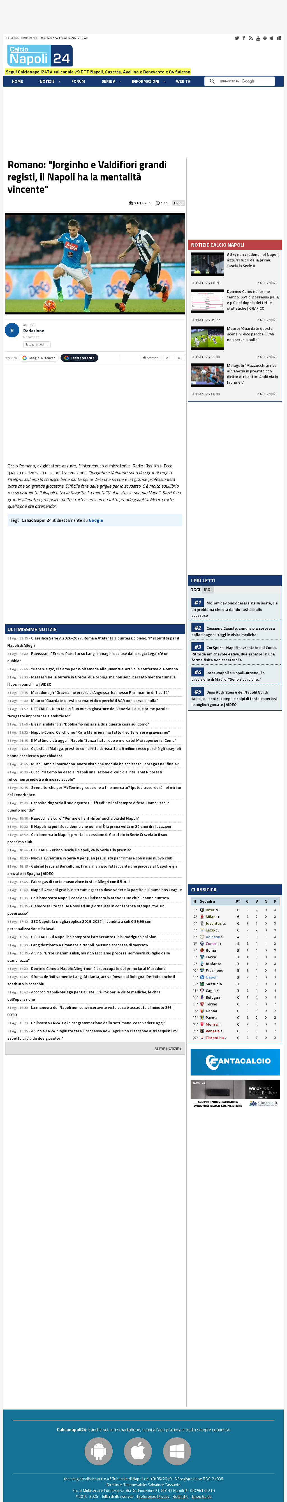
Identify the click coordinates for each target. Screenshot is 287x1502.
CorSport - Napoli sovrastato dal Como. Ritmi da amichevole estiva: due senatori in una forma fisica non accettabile (234, 654)
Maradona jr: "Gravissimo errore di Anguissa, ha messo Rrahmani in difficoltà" (100, 692)
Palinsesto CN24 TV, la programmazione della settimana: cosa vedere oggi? (98, 1023)
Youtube (258, 38)
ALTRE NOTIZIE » (168, 1049)
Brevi (178, 203)
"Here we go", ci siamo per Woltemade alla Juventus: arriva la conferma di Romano (104, 669)
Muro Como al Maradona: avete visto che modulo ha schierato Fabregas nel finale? (105, 764)
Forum (78, 81)
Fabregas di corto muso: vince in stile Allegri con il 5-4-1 (80, 881)
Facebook (244, 38)
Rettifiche (181, 1496)
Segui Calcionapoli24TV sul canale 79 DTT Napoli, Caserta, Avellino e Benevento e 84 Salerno (98, 71)
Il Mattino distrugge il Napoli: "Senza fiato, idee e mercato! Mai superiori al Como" (103, 740)
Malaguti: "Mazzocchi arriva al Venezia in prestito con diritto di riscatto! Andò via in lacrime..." (252, 374)
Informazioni (145, 81)
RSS (251, 38)
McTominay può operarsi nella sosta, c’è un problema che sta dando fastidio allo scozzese (234, 609)
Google (42, 357)
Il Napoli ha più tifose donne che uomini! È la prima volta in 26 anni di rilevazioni (101, 826)
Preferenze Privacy (153, 1496)
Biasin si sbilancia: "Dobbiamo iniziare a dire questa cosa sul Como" (90, 724)
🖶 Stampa (150, 357)
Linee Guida (202, 1496)
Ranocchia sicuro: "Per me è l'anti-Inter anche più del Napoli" (85, 818)
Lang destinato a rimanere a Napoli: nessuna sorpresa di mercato (89, 945)
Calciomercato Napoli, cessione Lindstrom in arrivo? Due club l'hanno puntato (100, 898)
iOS (272, 38)
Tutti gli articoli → (37, 344)
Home (17, 81)
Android (265, 38)
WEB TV (183, 81)
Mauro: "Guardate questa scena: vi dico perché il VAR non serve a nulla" (94, 700)
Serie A (108, 81)
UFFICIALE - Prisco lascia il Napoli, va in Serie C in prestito (81, 850)
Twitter (237, 38)
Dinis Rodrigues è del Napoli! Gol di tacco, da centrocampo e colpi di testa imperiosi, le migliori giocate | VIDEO (234, 698)
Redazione (33, 331)
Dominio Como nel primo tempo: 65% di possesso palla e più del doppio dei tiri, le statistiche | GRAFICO (253, 300)
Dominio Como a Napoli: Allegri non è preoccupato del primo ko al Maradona (98, 968)
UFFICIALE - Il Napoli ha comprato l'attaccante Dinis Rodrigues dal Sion (93, 937)
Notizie (47, 81)
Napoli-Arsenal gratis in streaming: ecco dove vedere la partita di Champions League (106, 890)
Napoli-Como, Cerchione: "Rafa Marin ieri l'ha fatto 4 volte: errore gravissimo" (100, 732)
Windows (279, 38)
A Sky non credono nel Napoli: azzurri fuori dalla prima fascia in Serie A (253, 260)
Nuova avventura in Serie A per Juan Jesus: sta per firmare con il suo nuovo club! (102, 858)
